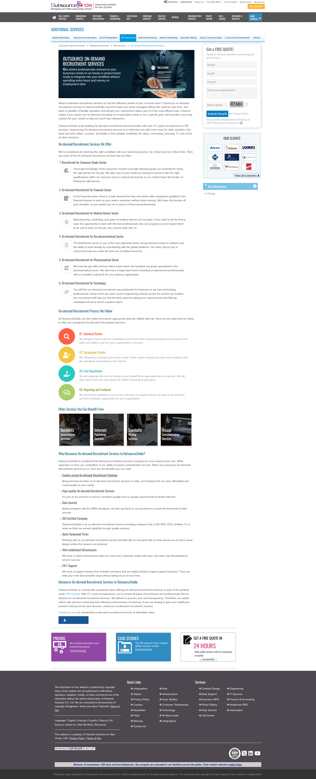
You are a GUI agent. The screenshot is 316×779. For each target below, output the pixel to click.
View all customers (246, 175)
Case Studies (230, 1)
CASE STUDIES (128, 638)
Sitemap (138, 720)
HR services (73, 593)
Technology (168, 710)
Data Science (209, 710)
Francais (82, 720)
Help (164, 688)
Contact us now (67, 612)
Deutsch (103, 720)
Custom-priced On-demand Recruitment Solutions (89, 475)
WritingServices (135, 434)
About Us (199, 1)
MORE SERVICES (254, 18)
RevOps (175, 17)
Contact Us (139, 726)
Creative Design (211, 688)
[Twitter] (244, 756)
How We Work (214, 1)
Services (172, 1)
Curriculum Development (237, 37)
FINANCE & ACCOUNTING (115, 17)
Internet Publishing (147, 37)
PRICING (59, 638)
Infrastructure (170, 694)
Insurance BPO (210, 699)
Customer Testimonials (175, 704)
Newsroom (245, 1)
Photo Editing (209, 704)
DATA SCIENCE (222, 17)
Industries (186, 1)
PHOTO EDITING (209, 17)
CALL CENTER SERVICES (64, 17)
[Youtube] (257, 754)
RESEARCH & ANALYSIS (237, 17)
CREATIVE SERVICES (162, 17)
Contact (257, 6)
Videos (137, 694)
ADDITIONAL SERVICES (67, 29)
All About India (170, 715)
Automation (236, 710)
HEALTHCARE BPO (132, 17)
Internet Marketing (169, 37)
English (72, 720)
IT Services (236, 694)
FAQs (136, 715)
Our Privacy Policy (238, 113)
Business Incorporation (85, 37)
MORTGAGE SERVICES (147, 17)
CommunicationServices (170, 434)
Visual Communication (211, 37)
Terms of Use (94, 738)
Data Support (209, 694)
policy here (235, 764)
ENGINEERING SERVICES (81, 17)
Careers (138, 704)
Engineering (236, 688)
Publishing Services (100, 434)
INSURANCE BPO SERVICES (194, 17)
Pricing (211, 193)
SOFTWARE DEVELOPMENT (98, 17)
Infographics (169, 720)
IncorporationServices (68, 434)
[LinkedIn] (250, 754)
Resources (259, 1)
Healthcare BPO (239, 704)
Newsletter (139, 710)
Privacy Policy (77, 738)
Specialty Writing (188, 37)
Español (93, 720)
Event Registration (108, 37)
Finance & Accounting (242, 699)
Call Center (208, 715)
